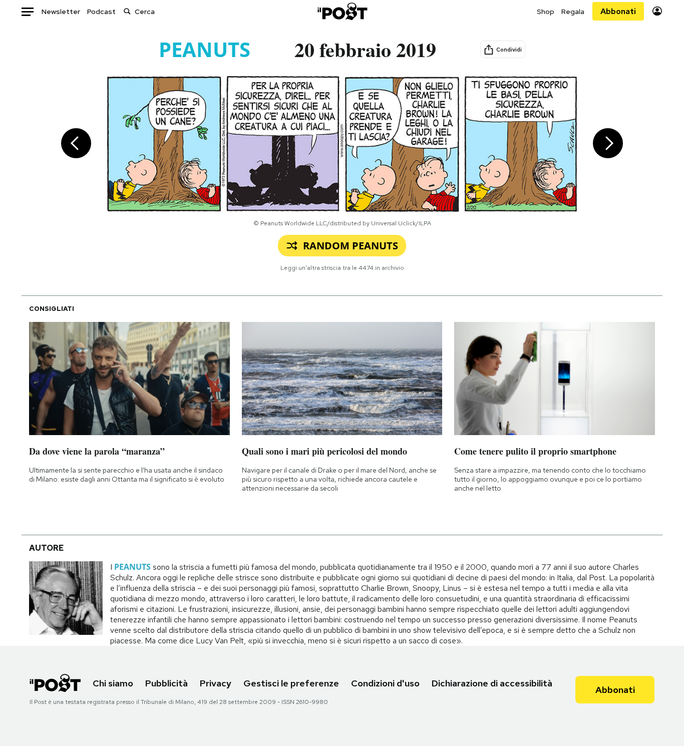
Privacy (215, 683)
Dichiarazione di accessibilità (492, 683)
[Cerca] (127, 11)
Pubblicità (166, 683)
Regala (572, 11)
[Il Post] (342, 11)
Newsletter (61, 11)
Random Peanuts (350, 245)
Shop (545, 11)
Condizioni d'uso (385, 683)
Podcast (101, 11)
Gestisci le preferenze (291, 683)
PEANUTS (204, 49)
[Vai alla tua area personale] (657, 11)
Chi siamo (113, 683)
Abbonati (618, 11)
